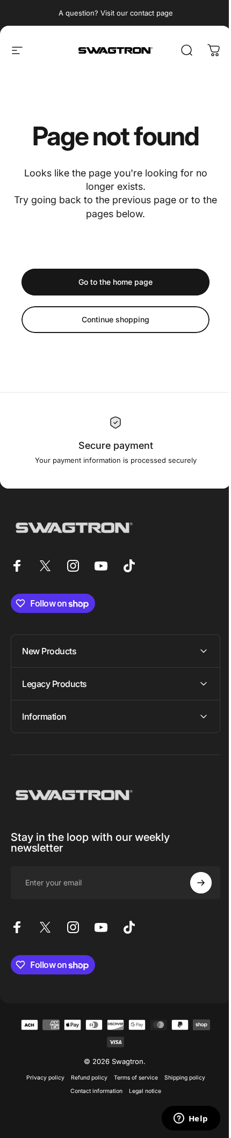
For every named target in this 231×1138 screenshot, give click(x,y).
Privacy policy (41, 1077)
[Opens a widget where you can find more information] (182, 1119)
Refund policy (85, 1077)
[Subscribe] (193, 882)
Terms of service (132, 1077)
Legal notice (141, 1091)
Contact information (92, 1091)
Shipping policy (180, 1077)
